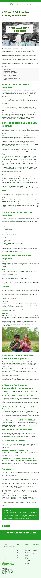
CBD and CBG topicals (7, 315)
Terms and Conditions (27, 561)
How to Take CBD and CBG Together (10, 75)
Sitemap (27, 563)
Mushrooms (20, 557)
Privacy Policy (26, 558)
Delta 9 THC (19, 554)
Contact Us (27, 552)
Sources (5, 79)
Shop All (19, 547)
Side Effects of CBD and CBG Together (10, 74)
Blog (26, 548)
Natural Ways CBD (14, 379)
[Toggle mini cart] (27, 4)
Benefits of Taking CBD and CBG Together (11, 72)
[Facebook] (3, 526)
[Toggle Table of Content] (36, 70)
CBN (18, 552)
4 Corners (35, 548)
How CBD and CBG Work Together (10, 71)
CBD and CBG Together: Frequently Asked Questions (13, 78)
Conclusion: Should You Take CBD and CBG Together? (13, 76)
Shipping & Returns (27, 554)
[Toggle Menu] (37, 7)
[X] (5, 526)
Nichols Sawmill (35, 551)
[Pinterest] (7, 526)
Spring (34, 553)
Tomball (35, 547)
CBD (22, 48)
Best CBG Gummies (12, 298)
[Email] (9, 526)
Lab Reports (27, 550)
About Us (27, 547)
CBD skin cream (13, 161)
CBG (33, 48)
